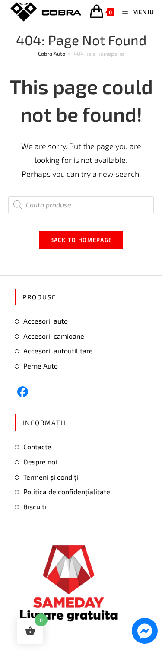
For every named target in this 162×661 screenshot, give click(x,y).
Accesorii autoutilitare (58, 350)
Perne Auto (40, 366)
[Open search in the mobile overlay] (81, 204)
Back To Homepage (81, 239)
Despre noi (40, 462)
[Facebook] (22, 391)
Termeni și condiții (51, 477)
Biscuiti (34, 506)
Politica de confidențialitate (66, 491)
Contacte (37, 446)
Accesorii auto (45, 321)
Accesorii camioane (53, 336)
